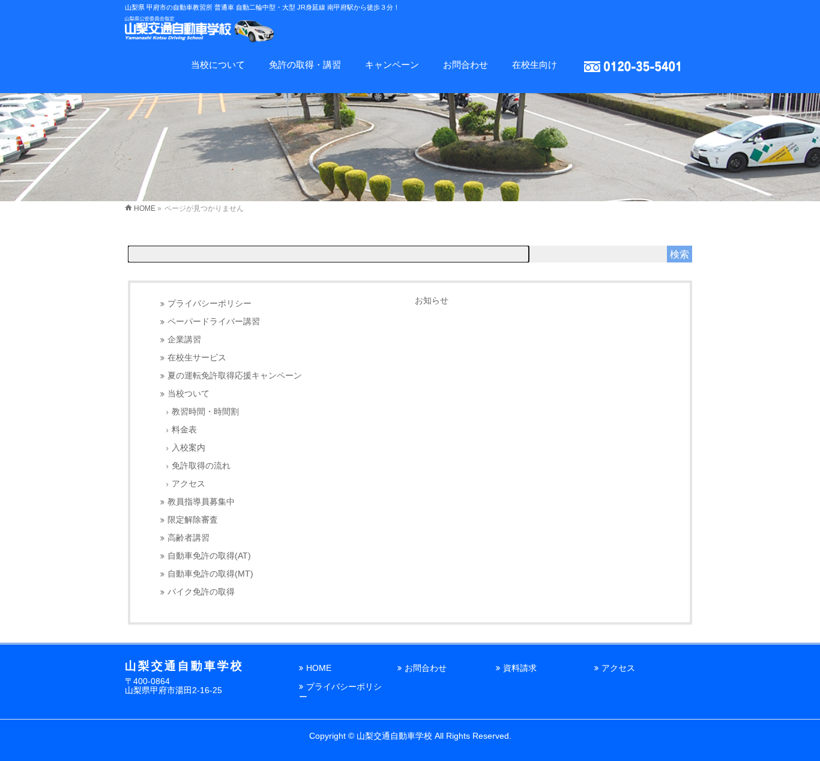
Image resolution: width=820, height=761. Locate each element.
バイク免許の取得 (201, 591)
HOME (318, 668)
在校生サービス (196, 357)
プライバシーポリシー (209, 303)
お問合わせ (426, 668)
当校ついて (188, 393)
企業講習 (184, 339)
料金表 (184, 429)
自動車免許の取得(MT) (210, 573)
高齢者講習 (188, 537)
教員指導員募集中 (201, 501)
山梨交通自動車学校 (394, 736)
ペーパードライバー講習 (213, 321)
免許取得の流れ (201, 465)
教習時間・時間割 (205, 411)
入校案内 (188, 447)
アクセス (188, 483)
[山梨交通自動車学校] (200, 33)
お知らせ (431, 300)
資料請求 (520, 668)
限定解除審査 (192, 519)
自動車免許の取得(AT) (209, 555)
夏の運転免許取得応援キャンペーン (234, 375)
